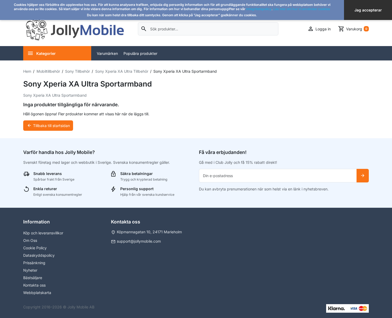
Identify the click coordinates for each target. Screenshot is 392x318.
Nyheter (30, 270)
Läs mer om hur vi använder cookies (301, 9)
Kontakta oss (34, 285)
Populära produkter (140, 53)
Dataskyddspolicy (39, 255)
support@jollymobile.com (139, 241)
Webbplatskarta (37, 292)
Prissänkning (34, 262)
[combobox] (208, 28)
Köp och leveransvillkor (43, 233)
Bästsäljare (32, 277)
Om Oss (30, 240)
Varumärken (107, 53)
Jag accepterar (368, 10)
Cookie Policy (35, 248)
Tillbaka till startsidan (48, 125)
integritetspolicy (258, 9)
